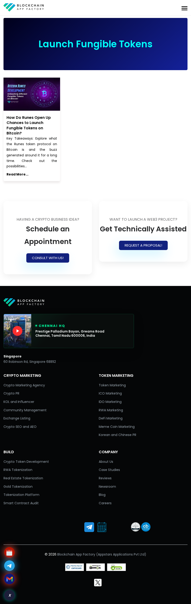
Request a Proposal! (143, 245)
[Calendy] (102, 527)
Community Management (25, 410)
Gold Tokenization (18, 486)
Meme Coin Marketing (117, 426)
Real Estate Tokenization (23, 478)
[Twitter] (98, 582)
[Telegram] (89, 527)
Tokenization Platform (21, 494)
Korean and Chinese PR (117, 434)
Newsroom (107, 486)
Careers (105, 503)
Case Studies (109, 469)
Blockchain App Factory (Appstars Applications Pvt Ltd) (101, 554)
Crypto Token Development (26, 461)
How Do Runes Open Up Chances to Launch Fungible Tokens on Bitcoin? (29, 125)
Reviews (105, 478)
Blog (102, 494)
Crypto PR (11, 393)
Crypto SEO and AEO (20, 426)
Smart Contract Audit (21, 503)
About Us (106, 461)
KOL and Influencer (18, 401)
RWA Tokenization (17, 469)
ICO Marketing (110, 393)
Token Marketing (112, 385)
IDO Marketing (110, 401)
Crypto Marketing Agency (24, 385)
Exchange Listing (16, 418)
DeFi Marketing (111, 418)
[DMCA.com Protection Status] (95, 569)
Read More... (17, 174)
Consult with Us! (48, 257)
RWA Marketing (111, 410)
